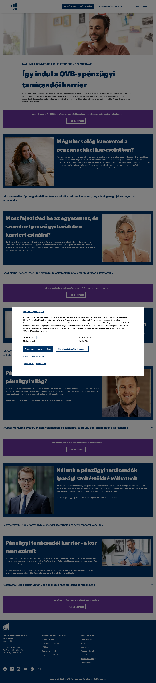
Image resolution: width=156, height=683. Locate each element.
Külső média (83, 341)
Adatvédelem (41, 364)
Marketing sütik (29, 341)
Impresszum (29, 364)
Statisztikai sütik (84, 337)
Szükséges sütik (29, 337)
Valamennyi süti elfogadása (38, 349)
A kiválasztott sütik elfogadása (72, 349)
